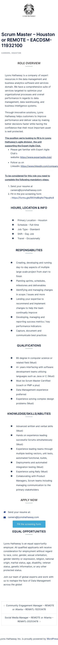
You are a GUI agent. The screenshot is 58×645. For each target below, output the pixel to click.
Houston (16, 53)
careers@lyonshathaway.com (23, 517)
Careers (5, 53)
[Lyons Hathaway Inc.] (29, 9)
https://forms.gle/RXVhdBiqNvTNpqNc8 (33, 197)
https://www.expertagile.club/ (36, 157)
